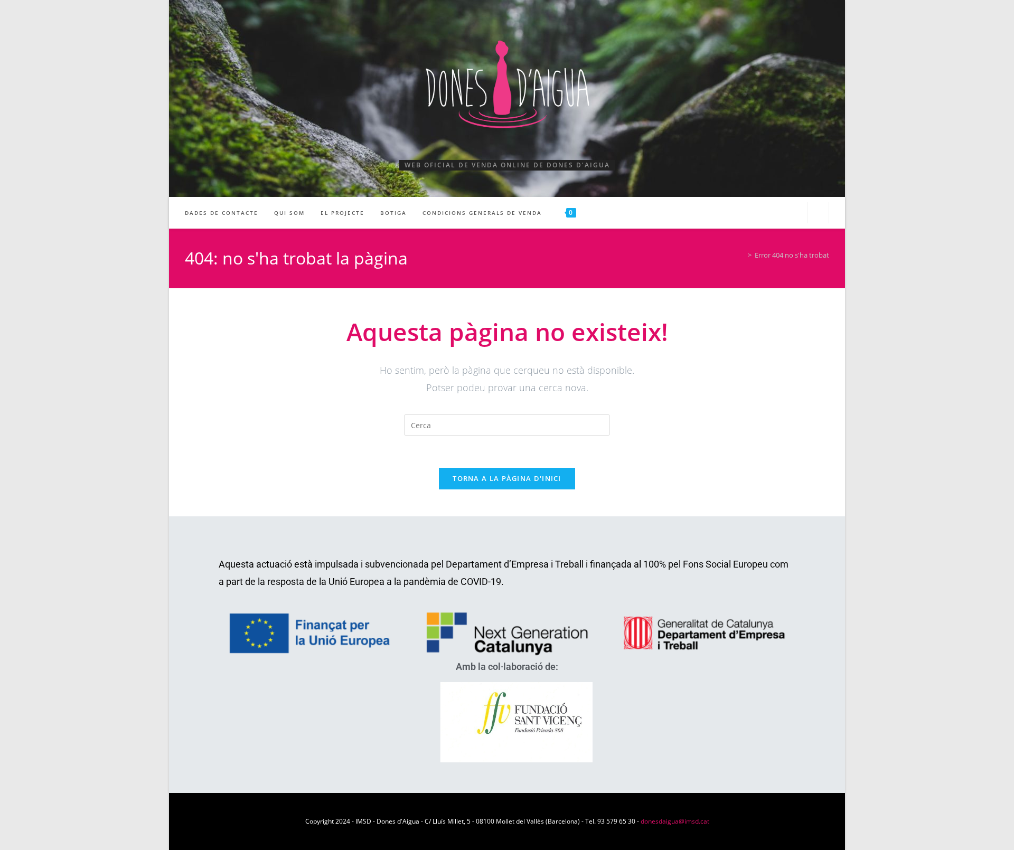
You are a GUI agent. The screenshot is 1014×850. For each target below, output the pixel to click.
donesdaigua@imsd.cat (675, 821)
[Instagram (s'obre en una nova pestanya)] (792, 212)
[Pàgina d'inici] (742, 255)
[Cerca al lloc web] (818, 214)
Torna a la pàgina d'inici (507, 478)
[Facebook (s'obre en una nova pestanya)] (774, 212)
